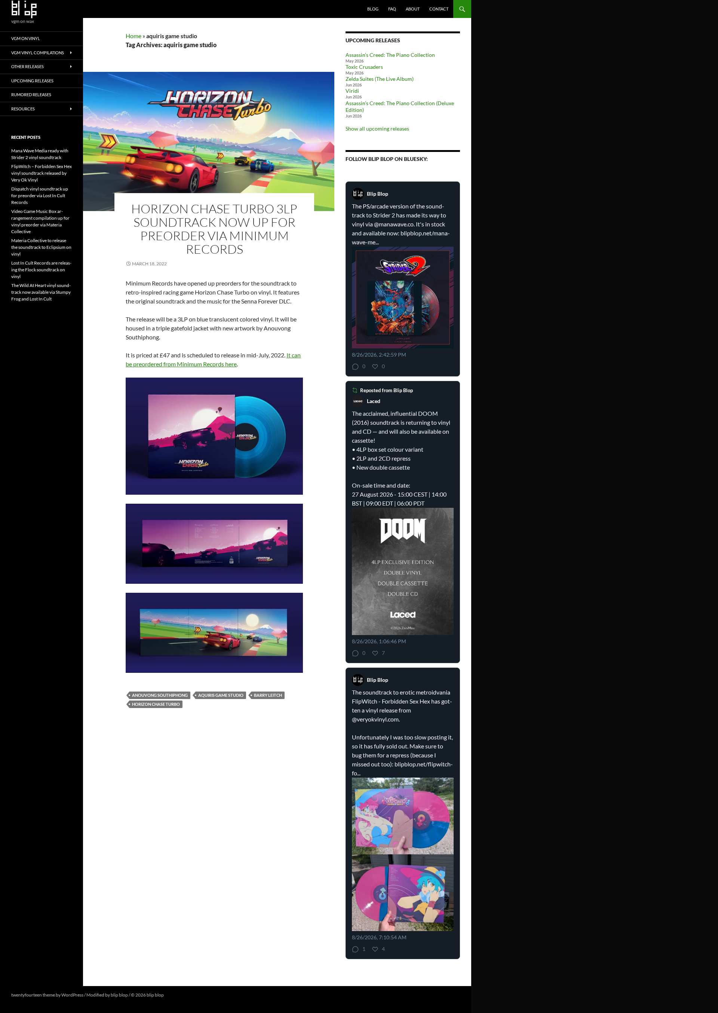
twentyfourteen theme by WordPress (47, 995)
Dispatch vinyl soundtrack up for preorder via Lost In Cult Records (39, 195)
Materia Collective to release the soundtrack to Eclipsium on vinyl (41, 247)
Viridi (352, 91)
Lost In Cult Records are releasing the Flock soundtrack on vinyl (41, 269)
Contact (438, 8)
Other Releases (27, 66)
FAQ (392, 8)
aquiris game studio (220, 695)
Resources (23, 108)
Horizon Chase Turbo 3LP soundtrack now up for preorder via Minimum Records (214, 229)
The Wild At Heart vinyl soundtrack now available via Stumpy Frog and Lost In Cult (41, 292)
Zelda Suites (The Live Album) (380, 79)
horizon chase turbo (156, 704)
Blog (372, 8)
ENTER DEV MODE (184, 995)
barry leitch (268, 695)
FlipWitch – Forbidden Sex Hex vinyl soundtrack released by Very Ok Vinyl (41, 173)
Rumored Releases (31, 94)
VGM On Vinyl (25, 38)
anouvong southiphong (160, 695)
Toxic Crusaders (364, 67)
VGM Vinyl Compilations (37, 52)
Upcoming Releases (32, 80)
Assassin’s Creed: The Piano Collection (390, 55)
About (413, 8)
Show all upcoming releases (377, 128)
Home (133, 35)
